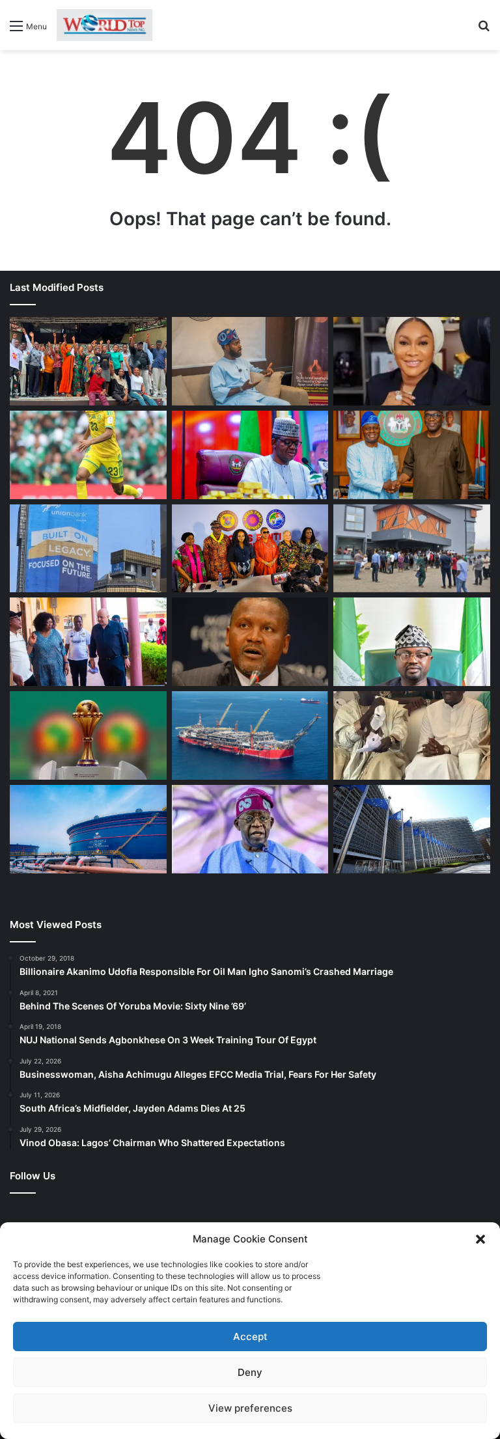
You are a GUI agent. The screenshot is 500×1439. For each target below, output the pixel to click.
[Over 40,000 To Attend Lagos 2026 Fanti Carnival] (250, 548)
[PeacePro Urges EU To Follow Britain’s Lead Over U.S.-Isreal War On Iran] (411, 829)
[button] (480, 1239)
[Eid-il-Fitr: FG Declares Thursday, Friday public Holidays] (411, 641)
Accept (250, 1336)
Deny (250, 1372)
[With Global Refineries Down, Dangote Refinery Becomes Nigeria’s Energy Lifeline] (88, 829)
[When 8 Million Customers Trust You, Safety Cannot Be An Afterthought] (88, 548)
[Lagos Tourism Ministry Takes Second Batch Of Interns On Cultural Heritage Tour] (88, 361)
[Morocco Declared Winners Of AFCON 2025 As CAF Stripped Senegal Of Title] (88, 735)
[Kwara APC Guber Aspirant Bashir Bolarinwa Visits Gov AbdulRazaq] (411, 455)
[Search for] (483, 30)
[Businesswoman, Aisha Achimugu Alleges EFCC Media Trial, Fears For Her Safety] (411, 361)
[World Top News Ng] (104, 25)
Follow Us (32, 1176)
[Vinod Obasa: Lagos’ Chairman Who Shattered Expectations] (250, 361)
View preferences (250, 1408)
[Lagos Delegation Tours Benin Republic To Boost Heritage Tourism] (88, 641)
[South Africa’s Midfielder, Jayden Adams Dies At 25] (88, 455)
